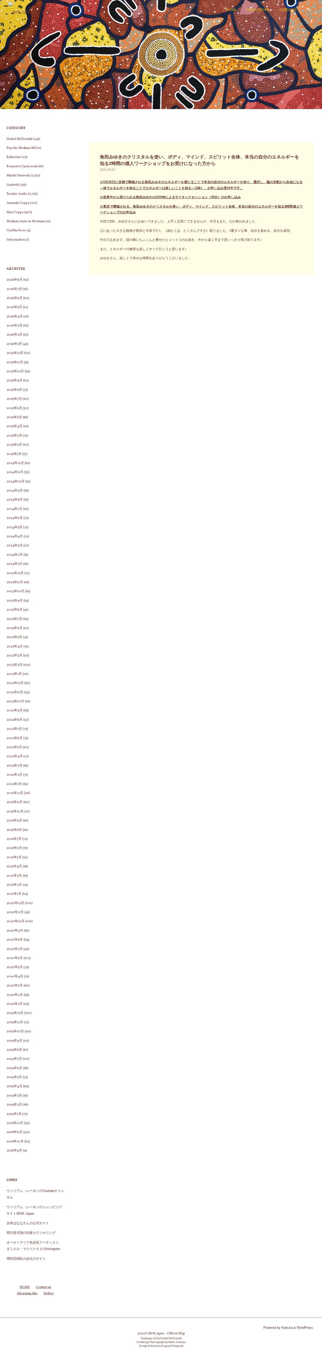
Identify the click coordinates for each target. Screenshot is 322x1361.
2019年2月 (14, 1105)
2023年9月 (15, 601)
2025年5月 (14, 417)
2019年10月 (15, 1031)
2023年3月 (14, 655)
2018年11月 (15, 1132)
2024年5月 (14, 527)
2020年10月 (16, 921)
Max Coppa (15, 212)
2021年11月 (15, 802)
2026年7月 (14, 289)
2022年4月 (15, 756)
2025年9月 (14, 380)
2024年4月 (15, 536)
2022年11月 (15, 692)
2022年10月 (15, 701)
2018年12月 (15, 1123)
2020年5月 (15, 967)
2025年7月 (14, 399)
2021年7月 (14, 839)
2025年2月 (14, 445)
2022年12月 (15, 683)
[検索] (309, 10)
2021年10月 (15, 811)
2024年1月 (14, 564)
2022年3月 (14, 766)
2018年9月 (14, 1150)
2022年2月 (14, 775)
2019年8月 (14, 1050)
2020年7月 (15, 949)
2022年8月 (14, 720)
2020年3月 (15, 985)
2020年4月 (15, 976)
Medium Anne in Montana (26, 221)
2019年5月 (14, 1077)
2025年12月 (15, 353)
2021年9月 (14, 820)
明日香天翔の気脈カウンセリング (31, 1233)
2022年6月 (14, 738)
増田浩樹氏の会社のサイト (26, 1258)
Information (16, 240)
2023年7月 (14, 619)
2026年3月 (14, 325)
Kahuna (286, 1328)
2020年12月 (15, 903)
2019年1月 (14, 1114)
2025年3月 (14, 436)
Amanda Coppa (18, 203)
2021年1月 (14, 894)
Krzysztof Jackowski (22, 166)
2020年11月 (15, 912)
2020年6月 (15, 958)
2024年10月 (15, 481)
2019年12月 (15, 1013)
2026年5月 (14, 307)
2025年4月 (14, 426)
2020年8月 (15, 940)
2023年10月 (15, 591)
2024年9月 (15, 490)
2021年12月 (15, 793)
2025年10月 (15, 371)
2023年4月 (15, 646)
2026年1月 (14, 344)
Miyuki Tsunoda (18, 175)
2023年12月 (15, 573)
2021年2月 (14, 885)
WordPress (305, 1328)
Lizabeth (13, 185)
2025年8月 (14, 390)
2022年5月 (14, 747)
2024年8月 (15, 499)
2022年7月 (14, 729)
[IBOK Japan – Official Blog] (30, 10)
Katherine (14, 157)
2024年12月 (15, 463)
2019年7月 (14, 1059)
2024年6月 (15, 518)
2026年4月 (15, 316)
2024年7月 (14, 509)
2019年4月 (14, 1086)
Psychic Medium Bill (21, 148)
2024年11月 (15, 472)
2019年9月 (14, 1041)
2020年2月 (15, 995)
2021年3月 (14, 876)
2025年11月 (15, 362)
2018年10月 (15, 1141)
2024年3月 (15, 545)
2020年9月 (15, 930)
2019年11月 (15, 1022)
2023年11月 (15, 582)
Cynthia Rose (16, 230)
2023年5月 (14, 637)
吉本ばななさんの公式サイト (28, 1223)
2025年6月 (14, 408)
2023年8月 (14, 610)
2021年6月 (14, 848)
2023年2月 (14, 665)
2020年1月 (14, 1004)
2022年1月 (14, 784)
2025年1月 (14, 454)
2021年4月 (14, 866)
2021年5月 (14, 857)
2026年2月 (14, 335)
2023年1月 (14, 674)
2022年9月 (15, 710)
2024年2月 (15, 555)
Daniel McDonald (19, 139)
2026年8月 (14, 280)
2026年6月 (14, 298)
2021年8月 (14, 830)
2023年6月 (14, 628)
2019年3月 (14, 1095)
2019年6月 (14, 1068)
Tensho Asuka (17, 194)
